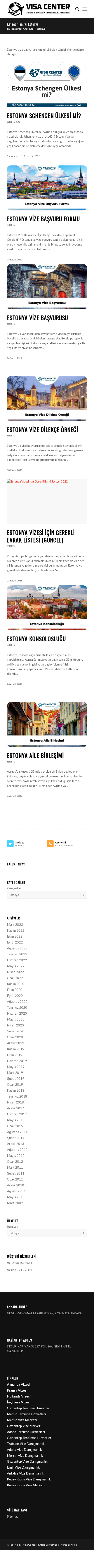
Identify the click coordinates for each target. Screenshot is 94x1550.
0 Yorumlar (13, 156)
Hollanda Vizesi (19, 1396)
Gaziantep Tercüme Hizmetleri (28, 1408)
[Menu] (84, 9)
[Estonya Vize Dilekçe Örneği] (47, 398)
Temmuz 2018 (17, 1096)
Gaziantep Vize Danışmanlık (27, 1461)
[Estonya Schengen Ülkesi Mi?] (47, 85)
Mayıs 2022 (15, 966)
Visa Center (30, 1544)
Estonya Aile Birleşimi (35, 755)
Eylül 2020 (15, 995)
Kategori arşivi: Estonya (22, 24)
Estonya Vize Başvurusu (37, 317)
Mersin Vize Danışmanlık (25, 1455)
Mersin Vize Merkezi (22, 1420)
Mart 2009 (15, 1203)
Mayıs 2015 (15, 1120)
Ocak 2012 (15, 1161)
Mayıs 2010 (15, 1197)
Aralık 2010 (15, 1185)
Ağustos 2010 (17, 1191)
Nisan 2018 (15, 1102)
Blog (18, 121)
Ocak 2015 (15, 1126)
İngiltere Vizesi (18, 1402)
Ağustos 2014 (17, 1132)
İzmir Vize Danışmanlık (23, 1467)
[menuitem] (75, 9)
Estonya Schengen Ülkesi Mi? (44, 115)
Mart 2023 (15, 924)
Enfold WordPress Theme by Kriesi (58, 1544)
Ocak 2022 (15, 978)
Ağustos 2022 (17, 948)
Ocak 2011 (15, 1179)
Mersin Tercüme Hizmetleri (26, 1414)
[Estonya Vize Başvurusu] (47, 286)
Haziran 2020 (17, 1013)
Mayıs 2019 (15, 1067)
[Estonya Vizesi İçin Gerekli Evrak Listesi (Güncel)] (47, 501)
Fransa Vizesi (17, 1390)
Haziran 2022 (17, 960)
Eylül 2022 (15, 942)
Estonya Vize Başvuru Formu (43, 218)
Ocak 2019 (15, 1084)
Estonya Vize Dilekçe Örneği (42, 429)
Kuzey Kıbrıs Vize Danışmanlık (29, 1479)
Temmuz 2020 (17, 1007)
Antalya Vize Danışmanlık (25, 1473)
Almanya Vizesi (18, 1384)
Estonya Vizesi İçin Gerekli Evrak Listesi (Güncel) (41, 536)
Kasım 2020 (15, 984)
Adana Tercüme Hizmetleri (26, 1432)
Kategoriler (14, 888)
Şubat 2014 (15, 1138)
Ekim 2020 (14, 990)
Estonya (11, 121)
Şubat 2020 (15, 1031)
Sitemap (12, 1516)
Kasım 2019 (15, 1049)
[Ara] (75, 9)
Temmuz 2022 (17, 954)
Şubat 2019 (15, 1078)
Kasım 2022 (15, 930)
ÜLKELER (12, 1226)
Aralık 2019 (15, 1043)
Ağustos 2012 (17, 1150)
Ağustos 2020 (17, 1001)
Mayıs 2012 (15, 1155)
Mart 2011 (15, 1167)
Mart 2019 (15, 1073)
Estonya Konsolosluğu (36, 638)
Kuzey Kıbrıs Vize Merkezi (26, 1485)
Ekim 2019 (14, 1055)
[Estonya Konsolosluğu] (47, 608)
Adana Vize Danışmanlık (24, 1449)
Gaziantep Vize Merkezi (24, 1426)
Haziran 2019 (17, 1061)
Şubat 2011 (15, 1173)
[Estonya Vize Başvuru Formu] (47, 188)
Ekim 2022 (14, 936)
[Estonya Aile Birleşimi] (47, 724)
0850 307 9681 (21, 1263)
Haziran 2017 (17, 1114)
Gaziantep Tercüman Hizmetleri (29, 1438)
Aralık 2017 (15, 1108)
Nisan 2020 (15, 1025)
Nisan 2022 (15, 972)
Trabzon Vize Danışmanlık (26, 1444)
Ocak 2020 (15, 1037)
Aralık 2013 (15, 1144)
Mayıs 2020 (15, 1019)
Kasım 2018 (15, 1090)
